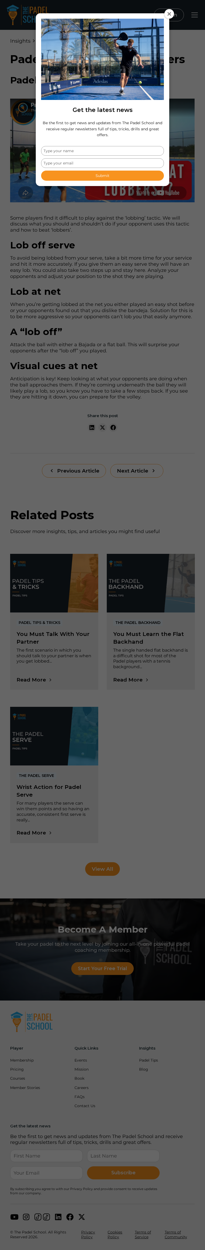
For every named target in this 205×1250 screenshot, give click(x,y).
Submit (102, 175)
